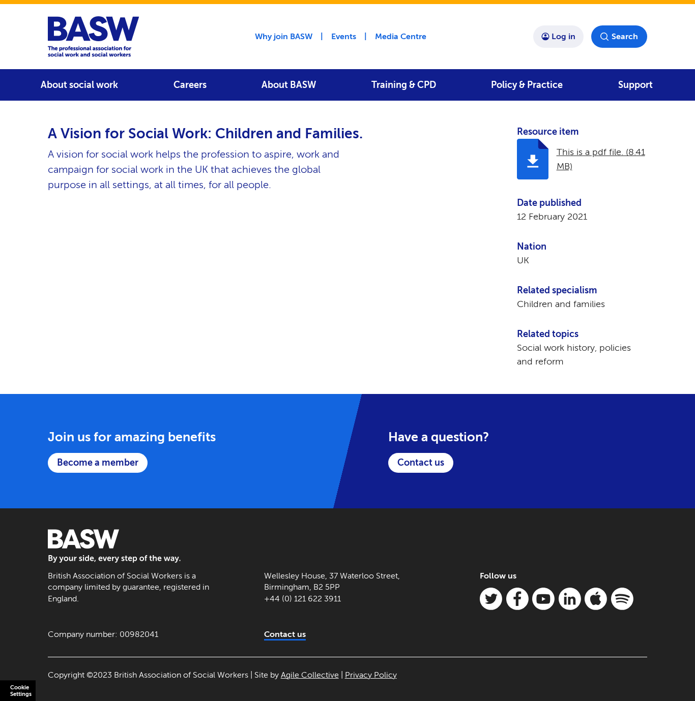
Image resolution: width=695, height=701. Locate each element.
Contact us (420, 462)
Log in (563, 36)
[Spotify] (622, 599)
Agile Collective (310, 675)
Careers (190, 84)
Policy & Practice (527, 84)
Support (635, 84)
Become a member (97, 462)
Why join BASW (283, 36)
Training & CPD (403, 84)
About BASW (289, 84)
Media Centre (400, 36)
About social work (79, 84)
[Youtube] (543, 599)
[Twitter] (491, 599)
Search (625, 36)
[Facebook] (517, 599)
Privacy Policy (371, 675)
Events (343, 36)
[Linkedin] (570, 599)
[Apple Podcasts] (596, 599)
